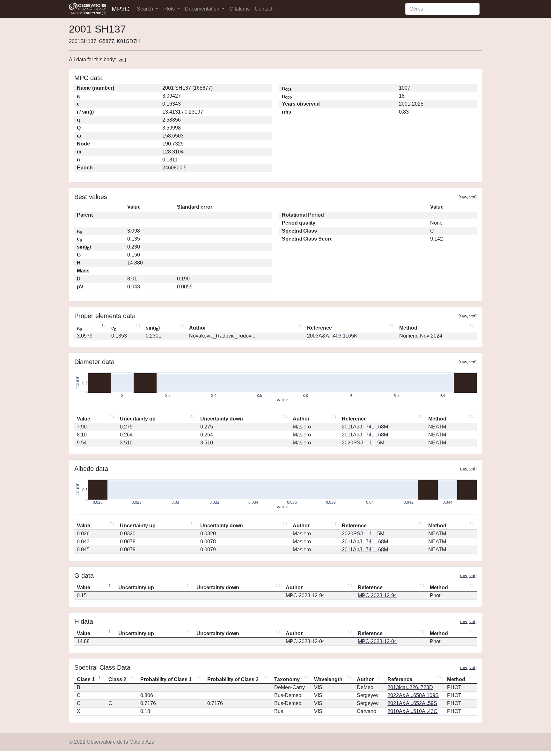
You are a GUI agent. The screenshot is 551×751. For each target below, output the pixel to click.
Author (197, 328)
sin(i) (153, 328)
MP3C (120, 8)
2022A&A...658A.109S (413, 695)
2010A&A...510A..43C (412, 711)
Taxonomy (287, 679)
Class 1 (86, 679)
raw (463, 196)
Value (83, 418)
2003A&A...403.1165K (332, 335)
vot (122, 59)
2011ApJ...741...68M (365, 426)
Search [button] (145, 8)
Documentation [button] (203, 8)
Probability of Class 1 (166, 679)
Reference (319, 328)
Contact (263, 8)
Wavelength (328, 679)
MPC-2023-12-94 (377, 595)
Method (408, 328)
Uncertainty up (138, 418)
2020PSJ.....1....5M (363, 442)
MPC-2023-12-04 (377, 641)
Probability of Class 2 (233, 679)
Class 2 (117, 679)
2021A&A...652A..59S (412, 703)
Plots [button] (169, 8)
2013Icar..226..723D (410, 687)
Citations (240, 8)
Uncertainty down (221, 418)
